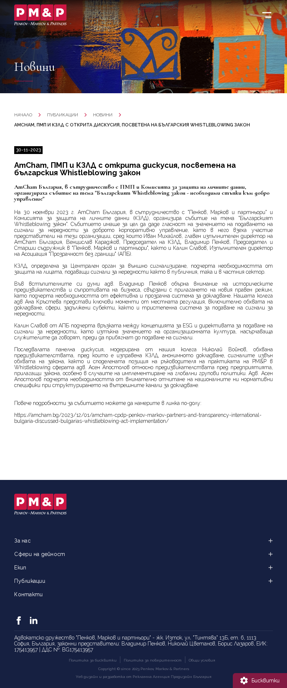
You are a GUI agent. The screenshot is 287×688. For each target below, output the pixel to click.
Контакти (28, 594)
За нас (22, 541)
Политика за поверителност (153, 660)
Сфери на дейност (39, 554)
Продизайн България (191, 677)
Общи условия (202, 660)
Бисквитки (265, 681)
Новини (102, 114)
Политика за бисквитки (93, 660)
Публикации (62, 114)
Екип (20, 568)
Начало (23, 114)
